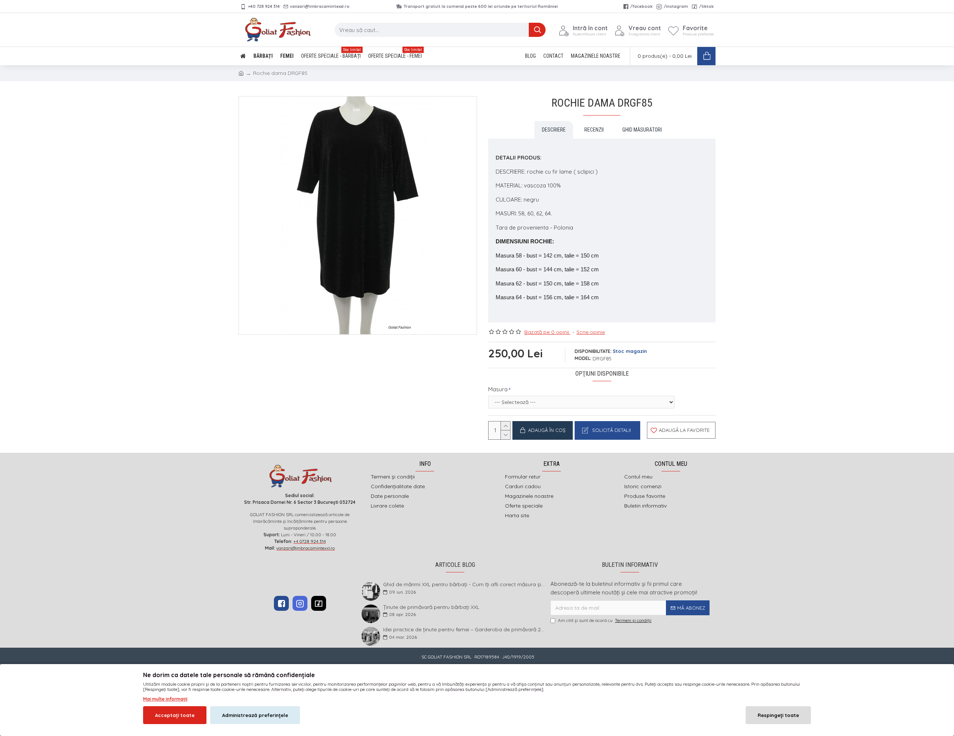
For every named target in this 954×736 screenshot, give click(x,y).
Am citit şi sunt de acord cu (604, 620)
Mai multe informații (165, 699)
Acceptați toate (175, 715)
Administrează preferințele (255, 715)
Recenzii (594, 130)
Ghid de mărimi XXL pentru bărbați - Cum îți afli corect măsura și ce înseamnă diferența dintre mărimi (464, 584)
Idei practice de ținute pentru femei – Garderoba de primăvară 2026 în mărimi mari (464, 629)
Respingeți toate (778, 715)
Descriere (554, 130)
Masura (498, 389)
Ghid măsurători (642, 130)
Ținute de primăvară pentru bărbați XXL (431, 607)
